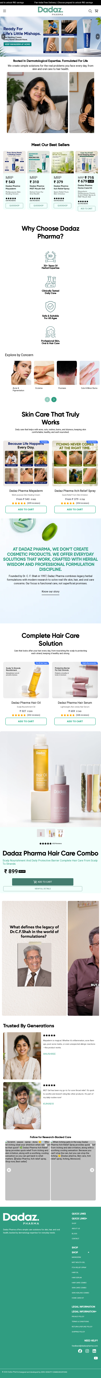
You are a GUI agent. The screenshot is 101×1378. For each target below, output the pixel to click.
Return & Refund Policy (82, 1327)
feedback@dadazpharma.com (85, 1346)
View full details (43, 889)
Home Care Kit (78, 1298)
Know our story (50, 591)
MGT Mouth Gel (78, 1262)
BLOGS (74, 1234)
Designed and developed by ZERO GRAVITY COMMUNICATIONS (43, 1372)
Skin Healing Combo (80, 1293)
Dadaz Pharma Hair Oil (26, 702)
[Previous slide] (47, 399)
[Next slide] (54, 399)
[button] (4, 11)
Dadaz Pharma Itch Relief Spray (75, 490)
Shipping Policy (78, 1332)
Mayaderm (76, 1257)
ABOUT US (76, 1228)
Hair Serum (77, 1278)
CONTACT (75, 1239)
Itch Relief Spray (79, 1267)
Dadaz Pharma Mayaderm (26, 490)
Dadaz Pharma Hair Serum (75, 702)
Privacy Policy (78, 1317)
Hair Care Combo (79, 1283)
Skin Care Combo (79, 1288)
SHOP (74, 1223)
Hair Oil (75, 1272)
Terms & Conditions (80, 1321)
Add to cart (26, 509)
